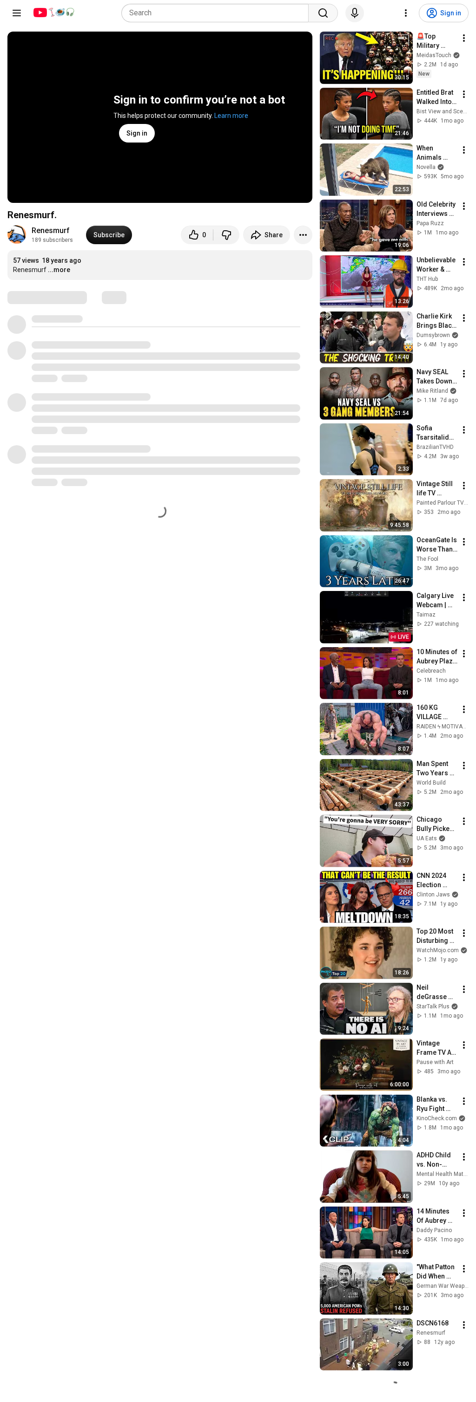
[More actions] (303, 235)
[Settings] (405, 13)
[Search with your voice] (354, 13)
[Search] (323, 13)
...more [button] (59, 269)
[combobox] (217, 13)
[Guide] (16, 13)
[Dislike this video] (226, 235)
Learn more (231, 115)
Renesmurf (51, 230)
